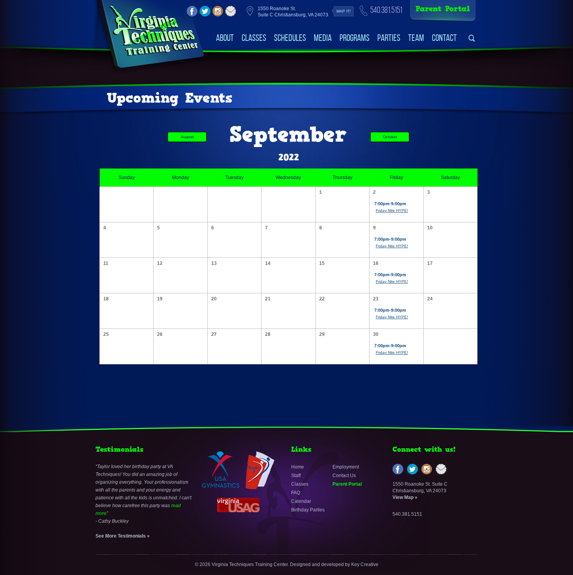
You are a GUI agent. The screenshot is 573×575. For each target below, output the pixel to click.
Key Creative (364, 564)
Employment (345, 467)
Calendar (301, 501)
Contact (444, 38)
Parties (388, 38)
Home (297, 467)
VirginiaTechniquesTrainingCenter (153, 31)
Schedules (290, 38)
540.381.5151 (386, 9)
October (390, 137)
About (225, 38)
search (472, 38)
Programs (355, 38)
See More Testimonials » (123, 536)
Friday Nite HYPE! (392, 210)
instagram (217, 11)
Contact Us (344, 475)
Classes (254, 38)
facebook (192, 11)
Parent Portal (443, 9)
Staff (296, 475)
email (230, 11)
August (187, 137)
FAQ (295, 492)
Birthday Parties (308, 510)
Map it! (343, 11)
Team (416, 38)
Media (323, 38)
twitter (205, 11)
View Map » (405, 497)
